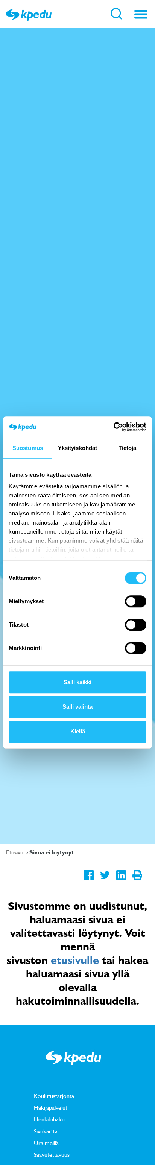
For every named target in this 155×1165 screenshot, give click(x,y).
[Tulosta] (137, 881)
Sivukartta (46, 1131)
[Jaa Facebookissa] (89, 881)
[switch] (135, 601)
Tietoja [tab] (128, 448)
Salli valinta (77, 706)
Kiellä (77, 731)
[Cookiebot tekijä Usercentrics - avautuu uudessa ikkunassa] (113, 427)
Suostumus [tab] (27, 448)
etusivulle (75, 960)
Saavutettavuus (52, 1154)
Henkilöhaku (49, 1119)
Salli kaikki (77, 682)
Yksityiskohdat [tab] (77, 448)
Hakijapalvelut (50, 1107)
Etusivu (15, 852)
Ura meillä (46, 1143)
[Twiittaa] (105, 881)
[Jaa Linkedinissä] (121, 881)
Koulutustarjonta (54, 1095)
